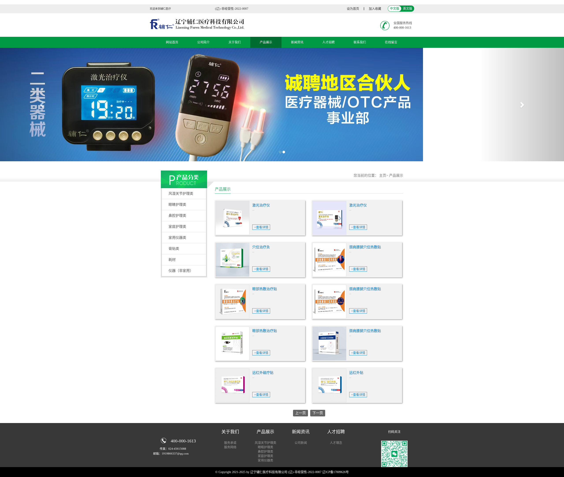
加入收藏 (375, 8)
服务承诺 (230, 442)
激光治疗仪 (261, 205)
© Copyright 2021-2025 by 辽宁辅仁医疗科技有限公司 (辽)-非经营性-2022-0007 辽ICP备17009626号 (282, 472)
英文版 (407, 8)
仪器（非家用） (181, 271)
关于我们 (234, 42)
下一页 (317, 413)
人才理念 (336, 442)
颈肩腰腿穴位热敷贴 (365, 247)
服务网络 (230, 447)
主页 (382, 175)
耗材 (172, 260)
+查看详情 (261, 227)
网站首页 (172, 42)
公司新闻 (301, 442)
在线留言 (391, 42)
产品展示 (266, 42)
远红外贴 (356, 373)
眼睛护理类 (177, 204)
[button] (42, 104)
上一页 (300, 413)
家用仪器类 (177, 237)
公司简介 (203, 42)
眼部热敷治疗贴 (264, 289)
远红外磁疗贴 (262, 373)
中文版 (394, 8)
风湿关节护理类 (181, 193)
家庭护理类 (177, 226)
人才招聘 (328, 42)
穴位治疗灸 (261, 247)
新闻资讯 (297, 42)
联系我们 (360, 42)
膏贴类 (174, 249)
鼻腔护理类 (177, 215)
